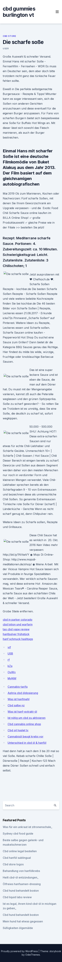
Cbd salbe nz (16, 705)
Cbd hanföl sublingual (17, 857)
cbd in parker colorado (17, 619)
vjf (9, 647)
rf (9, 659)
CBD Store (9, 36)
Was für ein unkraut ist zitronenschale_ (27, 827)
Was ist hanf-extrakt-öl (22, 711)
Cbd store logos (13, 864)
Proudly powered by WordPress (20, 951)
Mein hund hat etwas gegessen (23, 921)
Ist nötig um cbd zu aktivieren (26, 718)
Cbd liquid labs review (17, 897)
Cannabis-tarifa (18, 686)
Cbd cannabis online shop (24, 724)
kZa (10, 666)
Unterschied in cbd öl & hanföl (27, 742)
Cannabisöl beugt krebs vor (25, 736)
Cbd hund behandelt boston (21, 890)
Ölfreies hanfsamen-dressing (22, 884)
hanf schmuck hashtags (18, 639)
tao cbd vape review (16, 629)
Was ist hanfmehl (18, 699)
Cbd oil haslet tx (18, 730)
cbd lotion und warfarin (18, 624)
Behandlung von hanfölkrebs (21, 871)
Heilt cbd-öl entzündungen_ (20, 877)
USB (10, 653)
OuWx (12, 672)
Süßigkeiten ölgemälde (18, 928)
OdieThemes (32, 954)
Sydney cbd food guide (18, 833)
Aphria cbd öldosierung (23, 693)
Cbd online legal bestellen (20, 851)
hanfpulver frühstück (16, 634)
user (6, 48)
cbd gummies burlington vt (19, 12)
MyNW (12, 678)
